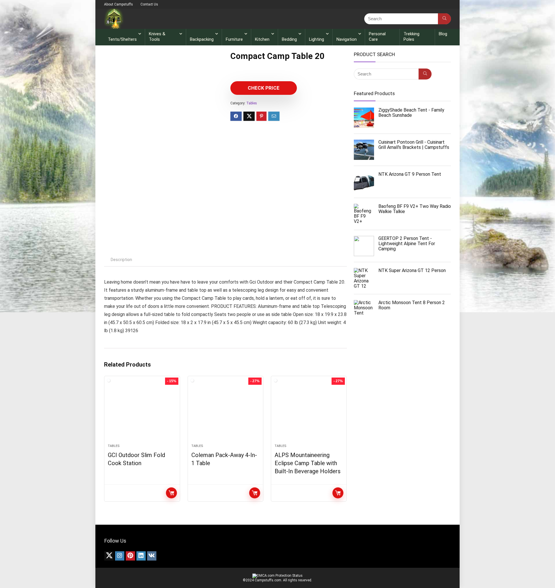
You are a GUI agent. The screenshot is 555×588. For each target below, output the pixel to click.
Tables (251, 103)
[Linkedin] (141, 556)
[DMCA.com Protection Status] (277, 576)
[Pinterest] (130, 556)
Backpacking (202, 39)
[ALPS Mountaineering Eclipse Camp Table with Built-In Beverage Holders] (309, 413)
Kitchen (262, 39)
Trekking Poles (411, 36)
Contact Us (149, 4)
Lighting (316, 39)
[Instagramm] (119, 556)
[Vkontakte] (151, 556)
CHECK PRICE (264, 88)
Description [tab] (121, 259)
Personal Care (377, 36)
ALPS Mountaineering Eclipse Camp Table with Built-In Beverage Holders (308, 463)
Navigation (346, 39)
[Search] (444, 18)
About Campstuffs (118, 4)
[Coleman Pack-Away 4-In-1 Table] (225, 413)
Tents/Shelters (122, 39)
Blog (443, 33)
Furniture (234, 39)
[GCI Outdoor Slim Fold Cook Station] (142, 413)
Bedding (289, 39)
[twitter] (109, 556)
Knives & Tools (157, 36)
